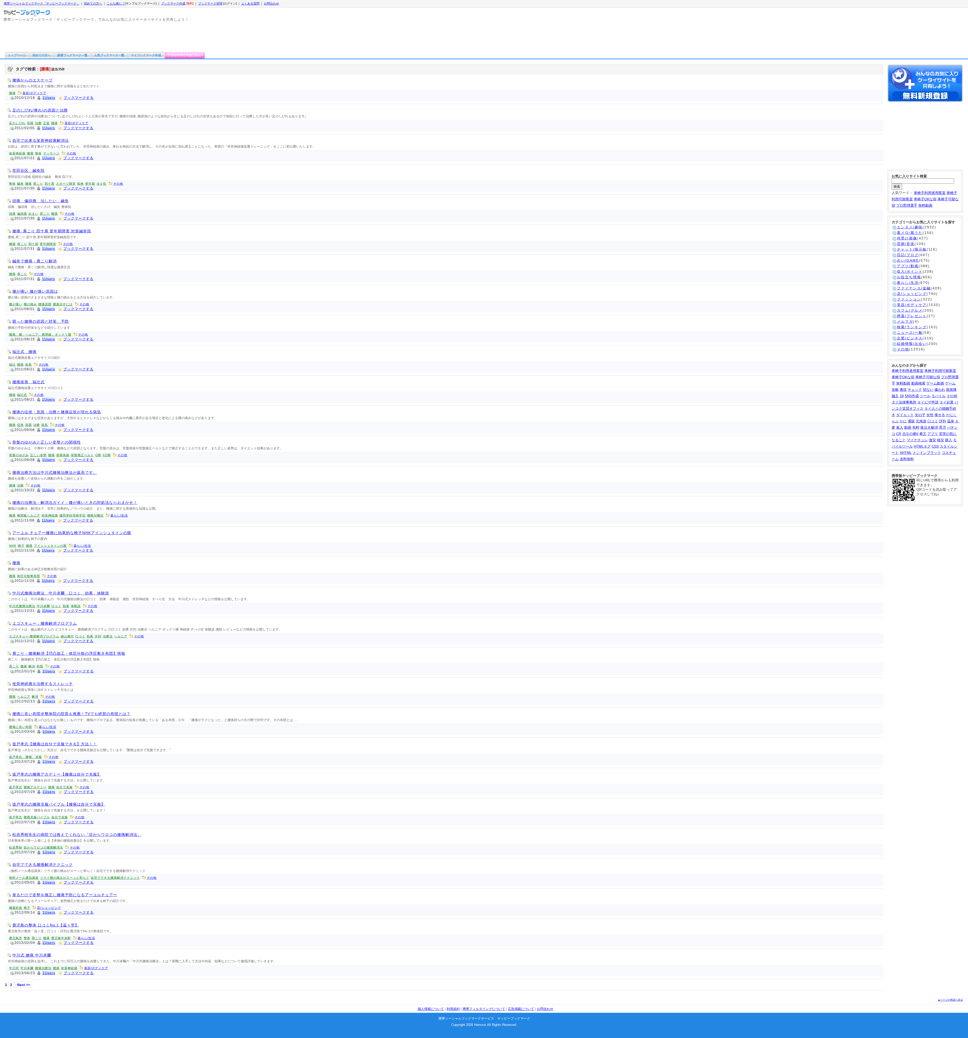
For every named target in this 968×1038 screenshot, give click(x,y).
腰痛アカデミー (35, 787)
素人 (899, 427)
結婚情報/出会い (912, 344)
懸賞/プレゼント (912, 316)
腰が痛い (15, 304)
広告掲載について (521, 1009)
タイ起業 (947, 402)
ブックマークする (79, 98)
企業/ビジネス (910, 338)
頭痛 (12, 213)
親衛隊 (951, 390)
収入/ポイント (910, 271)
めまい (33, 213)
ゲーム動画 (935, 383)
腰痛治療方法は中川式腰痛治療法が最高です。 (54, 472)
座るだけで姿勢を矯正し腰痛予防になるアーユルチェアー (64, 895)
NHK (12, 546)
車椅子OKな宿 (925, 199)
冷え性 (101, 183)
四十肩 (49, 183)
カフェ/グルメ (910, 310)
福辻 (12, 364)
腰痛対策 (15, 908)
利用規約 (453, 1009)
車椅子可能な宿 (927, 377)
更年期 (90, 183)
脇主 (895, 396)
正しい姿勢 (38, 455)
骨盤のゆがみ (19, 455)
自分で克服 (64, 787)
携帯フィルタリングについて (484, 1009)
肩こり (38, 183)
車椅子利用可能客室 (940, 371)
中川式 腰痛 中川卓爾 (31, 955)
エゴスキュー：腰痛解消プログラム (44, 623)
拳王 (922, 434)
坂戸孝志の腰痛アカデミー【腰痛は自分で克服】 (56, 774)
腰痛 (12, 93)
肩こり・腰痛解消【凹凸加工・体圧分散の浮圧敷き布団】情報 (68, 653)
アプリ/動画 (908, 266)
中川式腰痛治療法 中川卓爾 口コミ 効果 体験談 (60, 593)
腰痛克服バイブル (37, 817)
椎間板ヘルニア (28, 515)
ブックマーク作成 (173, 3)
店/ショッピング (49, 908)
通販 (911, 421)
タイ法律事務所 (904, 402)
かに (903, 421)
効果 (66, 606)
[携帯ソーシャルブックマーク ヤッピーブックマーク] (27, 12)
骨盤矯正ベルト (82, 455)
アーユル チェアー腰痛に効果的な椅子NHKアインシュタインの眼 (71, 533)
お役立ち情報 (909, 277)
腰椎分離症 (95, 515)
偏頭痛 (22, 213)
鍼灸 (20, 183)
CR (898, 434)
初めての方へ (93, 3)
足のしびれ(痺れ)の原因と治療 (40, 110)
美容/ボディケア (34, 93)
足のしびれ (17, 123)
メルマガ (905, 321)
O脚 (98, 455)
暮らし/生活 (119, 515)
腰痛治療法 (43, 968)
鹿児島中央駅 (61, 938)
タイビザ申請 (928, 402)
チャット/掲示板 (912, 249)
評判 (98, 636)
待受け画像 (907, 238)
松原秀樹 (15, 847)
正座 (46, 123)
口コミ (56, 606)
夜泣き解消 (929, 427)
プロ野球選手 (906, 205)
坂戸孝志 (15, 787)
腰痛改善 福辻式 (28, 382)
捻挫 (80, 183)
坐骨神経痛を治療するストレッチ (42, 683)
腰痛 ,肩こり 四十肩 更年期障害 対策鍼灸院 (51, 231)
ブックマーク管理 (210, 3)
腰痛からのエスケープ (32, 80)
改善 (28, 364)
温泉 (950, 421)
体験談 (76, 606)
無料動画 (925, 205)
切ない (928, 390)
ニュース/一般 (910, 333)
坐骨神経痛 (17, 153)
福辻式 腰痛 (24, 351)
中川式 (14, 968)
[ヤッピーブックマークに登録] (925, 84)
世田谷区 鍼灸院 (28, 170)
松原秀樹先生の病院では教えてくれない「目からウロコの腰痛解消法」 (76, 834)
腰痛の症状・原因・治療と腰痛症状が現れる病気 (56, 412)
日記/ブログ (908, 255)
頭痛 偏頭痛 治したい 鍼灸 (40, 201)
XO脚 (107, 455)
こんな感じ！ (116, 3)
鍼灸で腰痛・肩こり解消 (34, 261)
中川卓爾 (43, 606)
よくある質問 (250, 3)
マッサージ (51, 153)
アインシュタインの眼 (50, 546)
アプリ (932, 434)
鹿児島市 (15, 938)
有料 (915, 427)
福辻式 (22, 395)
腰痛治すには (63, 304)
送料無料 (907, 459)
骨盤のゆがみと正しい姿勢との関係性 (46, 442)
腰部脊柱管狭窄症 (72, 515)
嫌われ (939, 390)
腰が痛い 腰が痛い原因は (35, 291)
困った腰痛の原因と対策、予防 (40, 321)
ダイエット (905, 415)
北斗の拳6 (910, 434)
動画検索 (918, 383)
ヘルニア (120, 636)
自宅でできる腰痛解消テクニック (42, 864)
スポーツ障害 (66, 183)
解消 (31, 666)
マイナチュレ (917, 440)
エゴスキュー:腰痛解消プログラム (34, 636)
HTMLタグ (922, 446)
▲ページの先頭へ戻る (950, 999)
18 (902, 396)
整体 (38, 153)
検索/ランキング (912, 327)
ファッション (909, 299)
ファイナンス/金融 (914, 288)
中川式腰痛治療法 (22, 606)
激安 (932, 440)
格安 (940, 440)
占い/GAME (908, 260)
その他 (71, 153)
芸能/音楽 (906, 244)
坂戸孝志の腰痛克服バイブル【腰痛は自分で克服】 (58, 804)
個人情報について (431, 1009)
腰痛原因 (44, 304)
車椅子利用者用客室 (930, 193)
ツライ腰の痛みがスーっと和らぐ (64, 878)
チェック (915, 390)
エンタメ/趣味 (910, 227)
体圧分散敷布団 (28, 576)
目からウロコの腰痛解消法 (43, 847)
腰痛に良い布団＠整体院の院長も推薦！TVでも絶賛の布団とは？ (71, 714)
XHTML (906, 453)
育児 (942, 427)
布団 (40, 666)
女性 (929, 415)
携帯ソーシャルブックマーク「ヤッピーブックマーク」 (41, 3)
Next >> (23, 985)
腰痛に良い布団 (20, 727)
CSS (935, 446)
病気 (44, 425)
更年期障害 (48, 244)
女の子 (920, 415)
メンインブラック (927, 453)
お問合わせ (271, 3)
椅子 (21, 546)
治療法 (108, 636)
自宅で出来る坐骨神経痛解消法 (40, 140)
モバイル (938, 396)
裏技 (903, 390)
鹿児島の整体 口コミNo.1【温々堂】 (45, 925)
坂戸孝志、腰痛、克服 (25, 757)
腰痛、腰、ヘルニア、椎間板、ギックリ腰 (40, 334)
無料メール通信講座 (24, 878)
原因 (30, 123)
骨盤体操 (62, 455)
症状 (20, 425)
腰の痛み (30, 304)
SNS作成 (912, 396)
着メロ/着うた (910, 233)
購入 (948, 440)
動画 (907, 427)
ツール (925, 396)
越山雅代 (67, 636)
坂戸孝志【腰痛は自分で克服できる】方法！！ (54, 744)
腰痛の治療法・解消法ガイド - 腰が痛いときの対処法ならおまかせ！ (74, 502)
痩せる (939, 415)
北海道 (921, 421)
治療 (38, 123)
